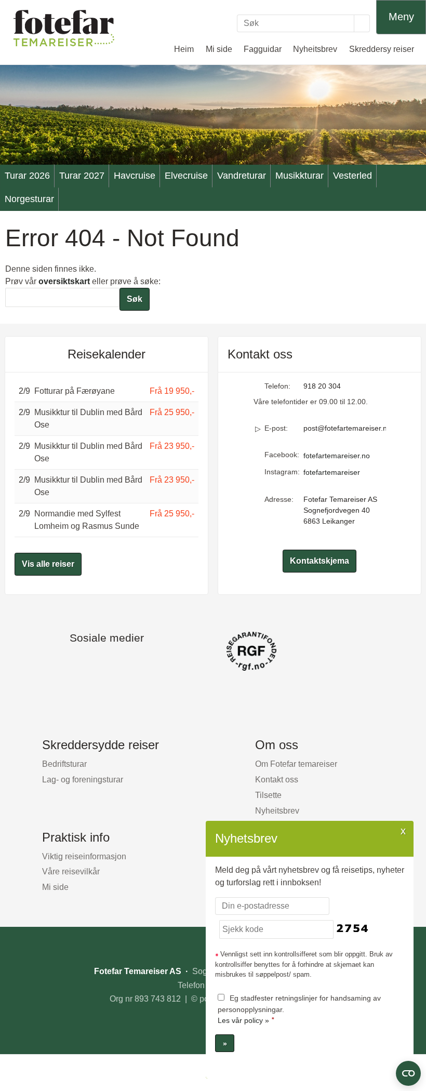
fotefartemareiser (331, 472)
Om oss (276, 745)
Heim (184, 49)
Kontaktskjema (319, 560)
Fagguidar (263, 49)
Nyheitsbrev (315, 49)
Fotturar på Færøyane (74, 391)
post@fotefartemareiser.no (344, 428)
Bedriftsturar (64, 764)
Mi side (219, 49)
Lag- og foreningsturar (82, 779)
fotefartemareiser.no (336, 455)
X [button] (403, 830)
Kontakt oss (276, 779)
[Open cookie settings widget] (408, 1073)
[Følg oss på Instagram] (117, 662)
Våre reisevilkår (71, 871)
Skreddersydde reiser (100, 745)
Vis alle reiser (48, 564)
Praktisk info (76, 837)
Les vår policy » (243, 1020)
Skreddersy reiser (381, 49)
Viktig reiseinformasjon (84, 856)
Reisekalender (106, 354)
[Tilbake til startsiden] (64, 28)
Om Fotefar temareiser (296, 764)
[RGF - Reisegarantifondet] (213, 651)
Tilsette (268, 795)
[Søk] (362, 23)
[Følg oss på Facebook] (96, 662)
